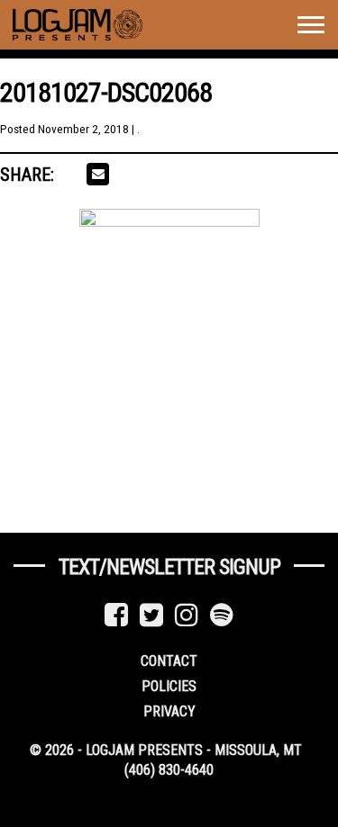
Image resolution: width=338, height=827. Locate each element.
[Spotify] (222, 615)
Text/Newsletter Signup (169, 567)
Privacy (169, 711)
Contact (169, 661)
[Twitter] (151, 615)
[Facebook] (116, 615)
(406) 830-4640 (169, 769)
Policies (169, 686)
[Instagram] (186, 615)
